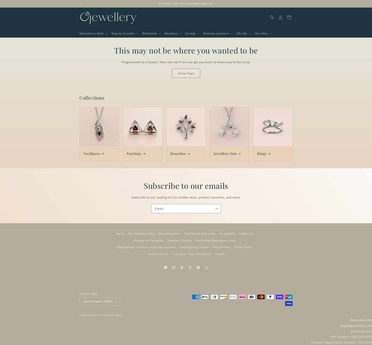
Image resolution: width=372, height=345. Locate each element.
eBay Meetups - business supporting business (146, 247)
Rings (262, 153)
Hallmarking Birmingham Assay (215, 240)
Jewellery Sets (225, 153)
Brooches (178, 153)
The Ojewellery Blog (141, 233)
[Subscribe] (216, 208)
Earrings (134, 153)
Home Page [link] (186, 73)
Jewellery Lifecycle (179, 240)
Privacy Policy (243, 247)
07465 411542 (361, 331)
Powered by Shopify (112, 315)
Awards (220, 254)
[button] (93, 33)
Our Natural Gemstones (199, 233)
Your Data (178, 254)
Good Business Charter (194, 247)
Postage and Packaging (149, 240)
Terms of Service (158, 254)
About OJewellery (169, 233)
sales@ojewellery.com (356, 325)
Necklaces (92, 153)
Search (120, 233)
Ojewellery (95, 315)
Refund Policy (222, 247)
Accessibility (227, 233)
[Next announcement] (291, 3)
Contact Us (246, 233)
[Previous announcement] (81, 3)
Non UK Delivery (200, 254)
